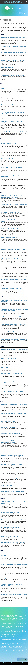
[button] (22, 13)
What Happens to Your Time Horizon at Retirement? (13, 519)
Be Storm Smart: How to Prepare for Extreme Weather (14, 204)
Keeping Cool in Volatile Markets (9, 358)
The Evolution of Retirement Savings (10, 212)
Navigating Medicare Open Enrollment (10, 527)
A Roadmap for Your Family (7, 331)
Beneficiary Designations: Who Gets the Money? (13, 471)
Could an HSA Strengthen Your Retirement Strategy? (14, 339)
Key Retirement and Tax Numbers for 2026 (11, 316)
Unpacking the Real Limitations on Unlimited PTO (13, 491)
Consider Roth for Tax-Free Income (9, 536)
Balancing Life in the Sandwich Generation (11, 464)
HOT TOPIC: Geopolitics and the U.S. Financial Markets (14, 349)
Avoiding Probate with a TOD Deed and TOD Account (14, 542)
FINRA (2, 616)
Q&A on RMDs (4, 367)
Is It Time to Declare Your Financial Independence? (13, 46)
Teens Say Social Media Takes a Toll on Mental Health (14, 131)
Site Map (10, 656)
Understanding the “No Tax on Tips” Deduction (12, 60)
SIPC (6, 616)
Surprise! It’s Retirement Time (8, 427)
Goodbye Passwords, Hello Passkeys (10, 184)
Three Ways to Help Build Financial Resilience (12, 578)
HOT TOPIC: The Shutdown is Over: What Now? (12, 455)
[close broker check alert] (26, 1)
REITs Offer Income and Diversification (10, 151)
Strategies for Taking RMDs (7, 67)
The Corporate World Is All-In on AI (9, 228)
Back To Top (21, 659)
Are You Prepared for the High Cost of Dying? (12, 512)
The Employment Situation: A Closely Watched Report (14, 52)
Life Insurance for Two (6, 485)
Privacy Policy (4, 656)
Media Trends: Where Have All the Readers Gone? (13, 75)
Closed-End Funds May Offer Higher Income (11, 478)
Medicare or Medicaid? (6, 266)
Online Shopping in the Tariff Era (9, 237)
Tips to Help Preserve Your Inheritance (10, 433)
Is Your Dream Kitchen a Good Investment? (11, 288)
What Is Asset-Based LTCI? (7, 158)
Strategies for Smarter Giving (8, 421)
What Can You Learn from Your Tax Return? (11, 167)
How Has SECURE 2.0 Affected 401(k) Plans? (12, 572)
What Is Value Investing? (7, 104)
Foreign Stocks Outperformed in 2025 (10, 258)
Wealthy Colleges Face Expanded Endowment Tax (13, 324)
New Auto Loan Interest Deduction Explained (12, 272)
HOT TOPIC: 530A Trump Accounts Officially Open (13, 37)
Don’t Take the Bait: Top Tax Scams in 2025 (11, 373)
